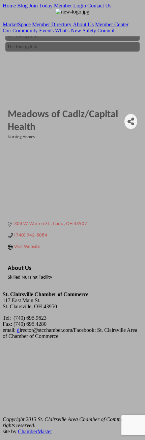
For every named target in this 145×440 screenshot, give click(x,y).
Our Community (20, 30)
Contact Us (99, 5)
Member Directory (51, 24)
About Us (83, 24)
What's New (68, 30)
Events (46, 30)
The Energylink (22, 46)
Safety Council (98, 30)
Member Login (70, 5)
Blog (22, 5)
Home (9, 5)
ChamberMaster (35, 431)
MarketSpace (17, 24)
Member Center (111, 24)
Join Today (41, 5)
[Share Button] (130, 121)
